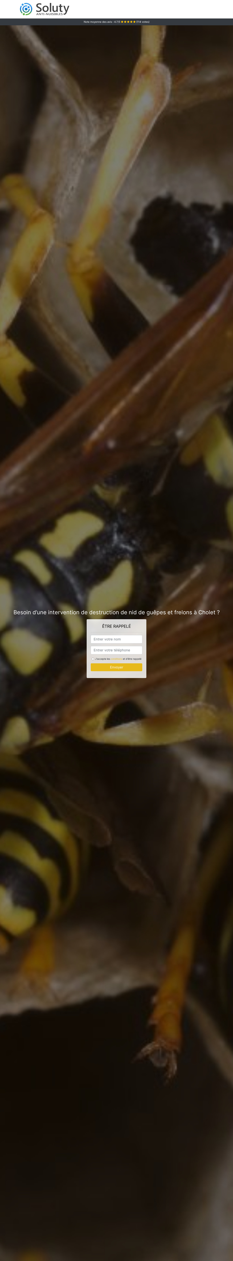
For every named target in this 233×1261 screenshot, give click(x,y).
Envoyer (116, 667)
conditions (116, 658)
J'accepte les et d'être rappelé (118, 658)
